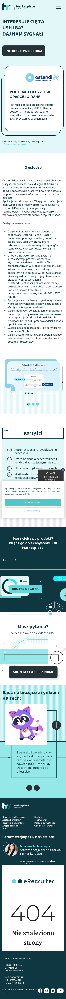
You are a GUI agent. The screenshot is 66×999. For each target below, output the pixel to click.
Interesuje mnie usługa (24, 51)
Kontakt (38, 817)
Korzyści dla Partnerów (14, 817)
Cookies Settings (33, 511)
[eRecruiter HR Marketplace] (23, 6)
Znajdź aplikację (37, 142)
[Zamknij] (63, 470)
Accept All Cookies (33, 502)
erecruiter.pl (40, 820)
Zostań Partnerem (11, 820)
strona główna (9, 142)
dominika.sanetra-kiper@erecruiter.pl (38, 861)
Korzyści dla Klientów (13, 823)
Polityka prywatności (45, 823)
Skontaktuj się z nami (33, 672)
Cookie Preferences (44, 826)
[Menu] (58, 7)
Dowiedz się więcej (25, 589)
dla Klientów (23, 142)
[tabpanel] (33, 376)
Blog (4, 829)
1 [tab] (28, 404)
